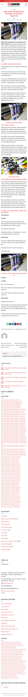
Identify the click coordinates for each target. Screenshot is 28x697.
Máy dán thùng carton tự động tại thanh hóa (11, 497)
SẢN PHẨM (4, 617)
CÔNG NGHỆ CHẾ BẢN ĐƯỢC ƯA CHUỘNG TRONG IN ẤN (20, 345)
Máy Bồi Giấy (4, 645)
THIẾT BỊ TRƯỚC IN (6, 634)
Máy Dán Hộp (4, 656)
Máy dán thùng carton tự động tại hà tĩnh (10, 461)
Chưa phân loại (5, 606)
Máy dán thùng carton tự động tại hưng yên (11, 466)
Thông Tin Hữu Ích (6, 546)
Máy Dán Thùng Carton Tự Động (9, 541)
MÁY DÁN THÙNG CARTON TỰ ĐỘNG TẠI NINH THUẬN (14, 430)
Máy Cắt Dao (4, 652)
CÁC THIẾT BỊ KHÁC (6, 603)
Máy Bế (12, 642)
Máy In (19, 659)
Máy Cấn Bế (18, 649)
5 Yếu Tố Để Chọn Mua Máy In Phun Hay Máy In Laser (15, 373)
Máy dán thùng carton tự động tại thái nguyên (11, 501)
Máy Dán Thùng (12, 656)
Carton (3, 516)
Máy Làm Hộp (20, 663)
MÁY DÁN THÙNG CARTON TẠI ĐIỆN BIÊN (11, 405)
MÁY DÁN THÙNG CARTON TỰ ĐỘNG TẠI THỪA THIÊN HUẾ (14, 443)
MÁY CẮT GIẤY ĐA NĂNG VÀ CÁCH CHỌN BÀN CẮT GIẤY (7, 345)
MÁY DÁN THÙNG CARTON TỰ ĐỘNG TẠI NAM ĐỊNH (13, 423)
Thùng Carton (4, 549)
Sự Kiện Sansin (5, 544)
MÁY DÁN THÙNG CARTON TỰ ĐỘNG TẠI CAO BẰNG (13, 409)
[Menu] (2, 4)
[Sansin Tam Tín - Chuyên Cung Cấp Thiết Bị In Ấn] (14, 4)
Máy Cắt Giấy (11, 652)
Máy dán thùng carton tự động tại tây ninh (10, 504)
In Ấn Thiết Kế (4, 530)
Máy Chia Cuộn (12, 645)
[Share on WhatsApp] (7, 324)
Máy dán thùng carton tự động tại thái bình (10, 499)
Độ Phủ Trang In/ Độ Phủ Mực (8, 518)
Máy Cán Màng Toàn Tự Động (8, 649)
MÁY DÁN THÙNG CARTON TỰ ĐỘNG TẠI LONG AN (13, 416)
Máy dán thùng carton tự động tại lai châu (10, 483)
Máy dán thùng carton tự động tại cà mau (10, 459)
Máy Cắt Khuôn (18, 652)
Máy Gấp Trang (14, 659)
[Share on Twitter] (12, 324)
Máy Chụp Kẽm (19, 645)
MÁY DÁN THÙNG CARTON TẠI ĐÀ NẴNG (11, 407)
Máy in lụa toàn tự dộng (13, 661)
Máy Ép (15, 670)
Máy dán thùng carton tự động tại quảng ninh (11, 487)
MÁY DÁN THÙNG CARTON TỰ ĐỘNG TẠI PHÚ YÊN (13, 435)
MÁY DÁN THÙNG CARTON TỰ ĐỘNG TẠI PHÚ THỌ (13, 433)
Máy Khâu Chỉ (4, 663)
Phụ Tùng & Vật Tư (12, 675)
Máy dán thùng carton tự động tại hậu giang (11, 473)
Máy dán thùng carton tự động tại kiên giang (11, 478)
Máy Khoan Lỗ (23, 661)
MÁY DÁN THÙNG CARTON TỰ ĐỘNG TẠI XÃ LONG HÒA (13, 447)
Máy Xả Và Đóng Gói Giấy (7, 670)
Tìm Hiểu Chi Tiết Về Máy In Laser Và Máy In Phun (15, 368)
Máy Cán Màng (12, 647)
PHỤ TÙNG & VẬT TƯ (7, 612)
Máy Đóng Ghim (13, 673)
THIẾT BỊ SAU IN (5, 631)
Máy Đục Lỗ (4, 675)
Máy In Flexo (4, 661)
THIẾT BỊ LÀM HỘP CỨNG (8, 626)
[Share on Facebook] (10, 324)
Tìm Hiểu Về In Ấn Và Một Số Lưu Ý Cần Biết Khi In (15, 386)
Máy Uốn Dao (11, 668)
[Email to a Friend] (15, 324)
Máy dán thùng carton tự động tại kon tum (10, 480)
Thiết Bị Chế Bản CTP (6, 677)
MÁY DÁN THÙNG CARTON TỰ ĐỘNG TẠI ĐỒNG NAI (13, 452)
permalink (24, 329)
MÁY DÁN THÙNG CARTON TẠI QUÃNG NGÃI (12, 402)
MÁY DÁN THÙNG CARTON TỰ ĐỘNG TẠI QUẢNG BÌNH (14, 437)
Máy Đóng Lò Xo (21, 673)
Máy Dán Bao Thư (19, 654)
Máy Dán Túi (19, 656)
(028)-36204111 (8, 583)
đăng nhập (10, 356)
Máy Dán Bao (11, 654)
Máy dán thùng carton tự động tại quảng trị (10, 490)
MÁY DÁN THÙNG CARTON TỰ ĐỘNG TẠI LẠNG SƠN (13, 421)
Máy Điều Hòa (4, 609)
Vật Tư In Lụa (15, 677)
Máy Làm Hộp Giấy (6, 666)
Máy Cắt (23, 649)
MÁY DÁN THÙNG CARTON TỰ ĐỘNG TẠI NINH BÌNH (13, 428)
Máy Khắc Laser (12, 663)
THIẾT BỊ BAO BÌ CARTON (8, 620)
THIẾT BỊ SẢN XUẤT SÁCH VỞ (9, 629)
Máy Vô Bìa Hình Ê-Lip (20, 668)
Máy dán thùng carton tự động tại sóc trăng (11, 492)
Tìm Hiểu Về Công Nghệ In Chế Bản (14, 381)
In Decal (3, 532)
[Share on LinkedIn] (20, 324)
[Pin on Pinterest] (18, 324)
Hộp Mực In (4, 521)
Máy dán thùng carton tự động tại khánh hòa (11, 476)
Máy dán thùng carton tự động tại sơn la (10, 494)
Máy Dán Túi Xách (5, 659)
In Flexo (3, 535)
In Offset (14, 9)
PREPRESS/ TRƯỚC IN (7, 615)
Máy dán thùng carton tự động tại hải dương (11, 468)
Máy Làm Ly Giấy (14, 666)
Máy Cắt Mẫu (4, 654)
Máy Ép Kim (21, 670)
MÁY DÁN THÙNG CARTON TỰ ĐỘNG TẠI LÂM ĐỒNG (13, 419)
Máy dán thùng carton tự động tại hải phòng (11, 471)
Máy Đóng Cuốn (5, 673)
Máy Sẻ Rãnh (4, 668)
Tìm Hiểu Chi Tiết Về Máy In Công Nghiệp (15, 377)
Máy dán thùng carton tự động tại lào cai (10, 485)
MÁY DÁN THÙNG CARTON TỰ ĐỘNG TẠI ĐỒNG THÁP (14, 454)
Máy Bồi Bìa (18, 642)
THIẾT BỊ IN (4, 623)
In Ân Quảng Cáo (5, 527)
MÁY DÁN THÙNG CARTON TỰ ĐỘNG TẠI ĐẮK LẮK (13, 450)
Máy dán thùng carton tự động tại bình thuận (11, 457)
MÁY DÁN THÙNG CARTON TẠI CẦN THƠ (11, 400)
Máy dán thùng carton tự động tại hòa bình (10, 464)
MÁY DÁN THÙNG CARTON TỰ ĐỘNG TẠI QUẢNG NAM (14, 440)
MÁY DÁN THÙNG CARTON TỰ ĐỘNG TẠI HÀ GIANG (13, 414)
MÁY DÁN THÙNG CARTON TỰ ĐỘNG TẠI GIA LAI (13, 412)
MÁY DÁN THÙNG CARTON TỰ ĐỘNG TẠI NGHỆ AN (13, 426)
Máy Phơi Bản (23, 666)
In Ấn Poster (4, 524)
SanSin (6, 687)
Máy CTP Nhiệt (5, 647)
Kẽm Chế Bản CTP (5, 642)
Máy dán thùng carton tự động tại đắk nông (10, 506)
